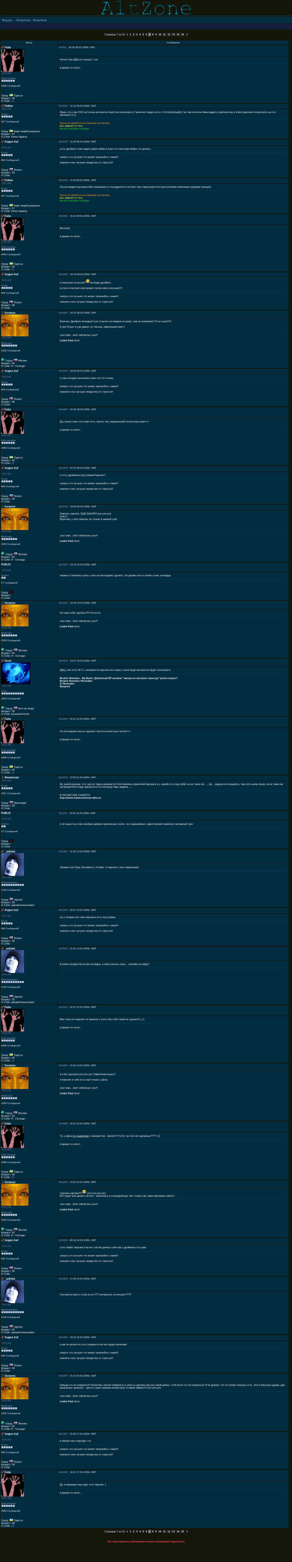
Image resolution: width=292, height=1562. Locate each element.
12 (168, 34)
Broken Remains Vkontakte (76, 680)
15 (182, 34)
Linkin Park (66, 340)
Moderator (6, 343)
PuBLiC (6, 564)
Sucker (5, 575)
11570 (64, 948)
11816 (64, 1240)
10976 (64, 660)
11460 (64, 851)
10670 (64, 371)
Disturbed (23, 20)
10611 (64, 216)
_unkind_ (10, 851)
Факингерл (12, 777)
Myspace (65, 686)
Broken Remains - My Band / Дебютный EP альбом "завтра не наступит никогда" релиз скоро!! (118, 678)
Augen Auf (11, 141)
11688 (64, 1123)
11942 (64, 1472)
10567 (64, 106)
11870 (64, 1375)
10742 (64, 506)
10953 (64, 564)
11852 (64, 1337)
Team (4, 691)
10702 (64, 468)
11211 (64, 813)
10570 (64, 141)
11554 (64, 910)
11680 (64, 1065)
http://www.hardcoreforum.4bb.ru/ (80, 797)
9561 (64, 47)
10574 (64, 180)
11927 (64, 1434)
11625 (64, 1007)
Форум (7, 20)
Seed (8, 660)
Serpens (10, 312)
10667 (64, 312)
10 (160, 34)
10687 (64, 409)
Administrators (9, 882)
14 (178, 34)
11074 (64, 777)
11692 (64, 1182)
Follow (9, 106)
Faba (8, 47)
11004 (64, 719)
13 (173, 34)
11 (164, 34)
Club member (8, 78)
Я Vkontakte (67, 683)
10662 (64, 274)
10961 (64, 603)
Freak (4, 114)
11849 (64, 1278)
